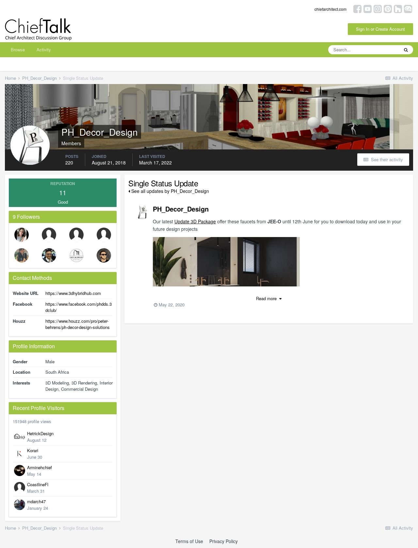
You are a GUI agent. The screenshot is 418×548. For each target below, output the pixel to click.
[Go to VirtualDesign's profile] (76, 255)
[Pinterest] (388, 8)
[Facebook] (357, 8)
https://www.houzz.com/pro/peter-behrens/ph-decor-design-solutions (77, 324)
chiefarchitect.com (330, 9)
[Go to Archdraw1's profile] (49, 255)
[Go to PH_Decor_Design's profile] (142, 212)
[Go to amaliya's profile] (21, 255)
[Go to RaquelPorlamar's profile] (21, 235)
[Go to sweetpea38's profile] (49, 235)
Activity (44, 49)
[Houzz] (398, 8)
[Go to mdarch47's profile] (19, 504)
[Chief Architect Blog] (408, 8)
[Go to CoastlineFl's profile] (19, 487)
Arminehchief (39, 467)
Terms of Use (189, 541)
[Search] (406, 49)
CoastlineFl (37, 484)
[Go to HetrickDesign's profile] (19, 436)
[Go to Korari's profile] (19, 453)
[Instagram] (378, 8)
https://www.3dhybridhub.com (73, 293)
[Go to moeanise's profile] (104, 255)
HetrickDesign (40, 433)
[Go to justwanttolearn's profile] (104, 235)
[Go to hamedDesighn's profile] (76, 235)
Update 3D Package (195, 221)
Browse (18, 49)
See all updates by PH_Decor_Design (169, 191)
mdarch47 (36, 501)
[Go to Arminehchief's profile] (19, 470)
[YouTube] (367, 8)
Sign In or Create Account (380, 29)
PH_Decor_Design (181, 209)
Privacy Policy (223, 541)
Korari (32, 450)
